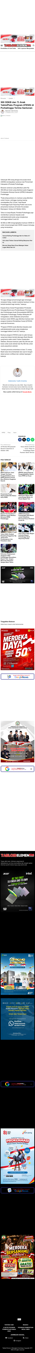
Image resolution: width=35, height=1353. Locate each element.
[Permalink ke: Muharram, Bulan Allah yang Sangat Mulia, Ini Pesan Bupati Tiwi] (26, 489)
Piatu (9, 432)
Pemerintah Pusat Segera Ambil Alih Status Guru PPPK (8, 495)
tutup (19, 1319)
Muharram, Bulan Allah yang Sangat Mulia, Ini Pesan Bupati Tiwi (25, 497)
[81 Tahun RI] (17, 38)
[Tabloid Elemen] (17, 45)
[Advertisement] (17, 17)
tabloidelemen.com (6, 863)
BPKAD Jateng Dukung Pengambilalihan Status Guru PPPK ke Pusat (26, 474)
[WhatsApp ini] (32, 439)
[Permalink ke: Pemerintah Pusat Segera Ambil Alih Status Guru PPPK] (9, 488)
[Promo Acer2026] (17, 574)
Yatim (14, 432)
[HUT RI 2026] (17, 91)
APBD (3, 432)
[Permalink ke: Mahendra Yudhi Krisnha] (2, 111)
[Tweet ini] (24, 439)
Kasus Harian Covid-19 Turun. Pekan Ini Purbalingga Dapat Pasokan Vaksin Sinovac (27, 448)
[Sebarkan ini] (20, 439)
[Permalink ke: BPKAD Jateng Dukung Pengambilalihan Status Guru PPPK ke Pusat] (26, 466)
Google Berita (27, 392)
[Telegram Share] (28, 439)
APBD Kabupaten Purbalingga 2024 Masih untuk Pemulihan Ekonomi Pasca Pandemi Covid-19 (26, 517)
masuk (10, 624)
